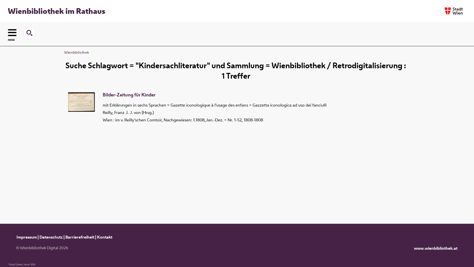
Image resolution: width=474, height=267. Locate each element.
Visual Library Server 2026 (22, 264)
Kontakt (104, 237)
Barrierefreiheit (79, 237)
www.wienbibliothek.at (435, 248)
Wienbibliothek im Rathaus (56, 11)
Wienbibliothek (76, 52)
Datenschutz (51, 237)
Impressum (27, 237)
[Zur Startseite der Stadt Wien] (454, 11)
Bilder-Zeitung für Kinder (129, 95)
